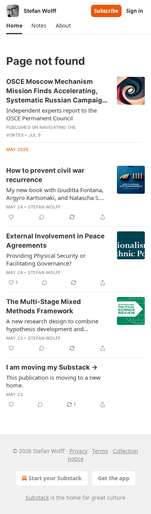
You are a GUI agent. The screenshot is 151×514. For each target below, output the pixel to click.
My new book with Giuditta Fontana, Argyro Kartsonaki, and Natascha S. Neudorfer (54, 193)
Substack (37, 497)
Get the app (113, 478)
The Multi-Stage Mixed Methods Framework (43, 306)
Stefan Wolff (44, 207)
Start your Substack (55, 478)
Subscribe (106, 10)
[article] (75, 108)
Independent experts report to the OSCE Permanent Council (51, 114)
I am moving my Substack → (52, 367)
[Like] (11, 217)
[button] (14, 25)
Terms (100, 451)
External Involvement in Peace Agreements (55, 240)
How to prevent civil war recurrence (45, 175)
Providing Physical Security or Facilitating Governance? (46, 259)
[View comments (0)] (42, 217)
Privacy (78, 451)
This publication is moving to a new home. (53, 381)
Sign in (134, 10)
